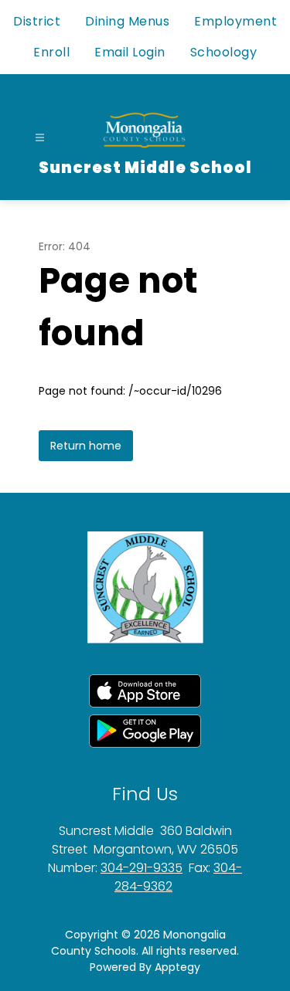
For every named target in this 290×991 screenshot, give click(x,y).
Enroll (51, 52)
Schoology (224, 52)
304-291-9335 (142, 868)
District (36, 21)
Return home (85, 445)
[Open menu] (40, 138)
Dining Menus (127, 21)
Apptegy (177, 967)
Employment (235, 21)
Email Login (129, 52)
